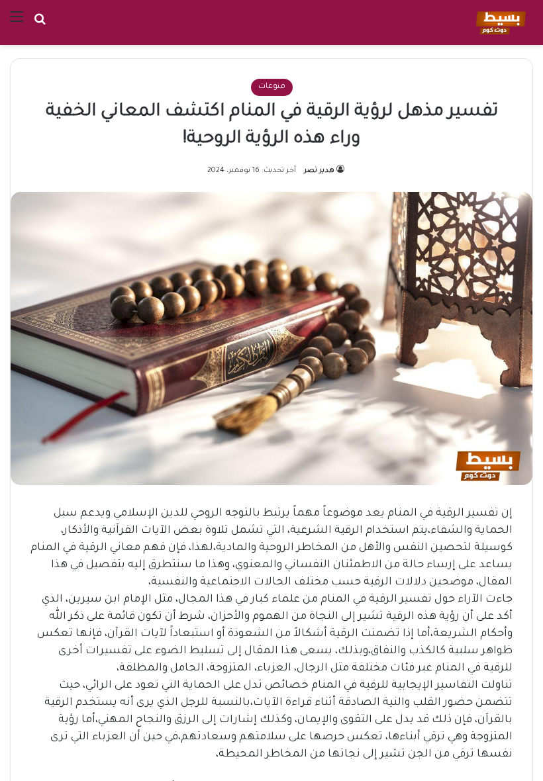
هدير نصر (319, 171)
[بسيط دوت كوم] (499, 22)
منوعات (271, 87)
